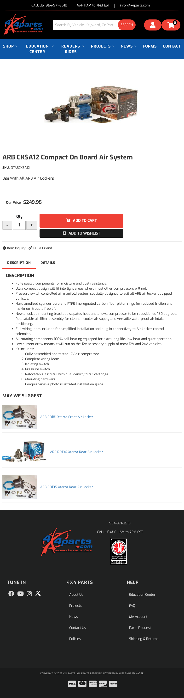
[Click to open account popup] (152, 25)
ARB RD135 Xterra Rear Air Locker (66, 487)
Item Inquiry (16, 248)
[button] (96, 24)
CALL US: (49, 6)
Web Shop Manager (131, 673)
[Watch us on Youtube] (20, 594)
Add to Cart (85, 220)
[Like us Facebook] (11, 594)
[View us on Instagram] (29, 594)
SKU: (6, 167)
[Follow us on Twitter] (38, 593)
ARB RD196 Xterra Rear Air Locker (76, 452)
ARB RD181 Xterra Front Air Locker (66, 417)
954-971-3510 (120, 523)
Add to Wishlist (84, 233)
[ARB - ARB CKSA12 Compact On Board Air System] (92, 104)
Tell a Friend (42, 248)
